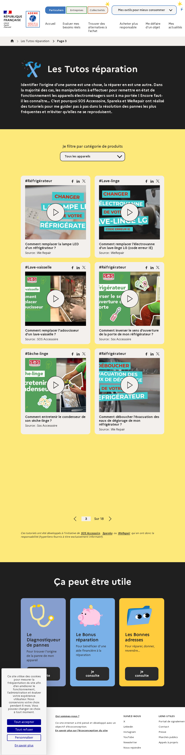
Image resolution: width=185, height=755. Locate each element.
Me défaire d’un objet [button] (153, 25)
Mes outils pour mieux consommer (141, 10)
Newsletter (130, 742)
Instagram (129, 731)
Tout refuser (24, 729)
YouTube (128, 737)
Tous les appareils (77, 156)
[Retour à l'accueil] (33, 19)
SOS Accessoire (90, 533)
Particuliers (56, 10)
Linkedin (128, 726)
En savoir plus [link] (24, 745)
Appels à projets (168, 742)
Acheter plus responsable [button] (129, 25)
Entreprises (76, 10)
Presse (162, 731)
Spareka (107, 533)
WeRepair (124, 533)
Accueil (50, 23)
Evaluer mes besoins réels (71, 25)
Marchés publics (168, 737)
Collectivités (97, 10)
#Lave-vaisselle (38, 267)
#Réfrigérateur (38, 181)
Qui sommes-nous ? (67, 716)
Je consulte (92, 674)
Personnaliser (24, 737)
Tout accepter (24, 722)
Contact (164, 726)
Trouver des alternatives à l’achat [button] (97, 27)
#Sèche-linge (36, 353)
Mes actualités (175, 25)
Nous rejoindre (132, 747)
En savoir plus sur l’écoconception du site (81, 730)
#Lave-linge (109, 181)
